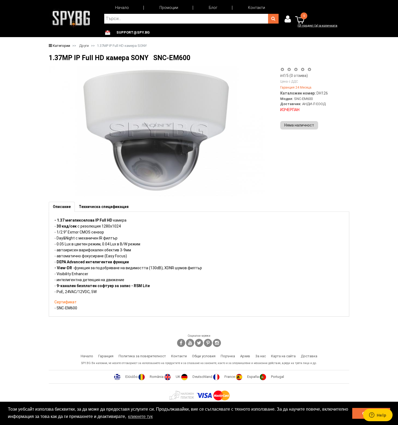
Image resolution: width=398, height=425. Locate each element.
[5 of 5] (309, 69)
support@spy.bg (133, 32)
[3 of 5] (295, 69)
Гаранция (105, 356)
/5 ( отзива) (294, 75)
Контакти (256, 7)
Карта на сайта (283, 356)
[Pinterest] (208, 343)
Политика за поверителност (142, 356)
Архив (245, 356)
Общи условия (204, 356)
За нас (260, 356)
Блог (213, 7)
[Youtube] (190, 343)
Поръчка (228, 356)
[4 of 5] (302, 69)
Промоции (168, 7)
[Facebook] (181, 343)
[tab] (62, 207)
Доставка (309, 356)
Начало (122, 7)
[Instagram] (217, 343)
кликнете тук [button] (140, 416)
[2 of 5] (289, 69)
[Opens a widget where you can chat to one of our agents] (378, 415)
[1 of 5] (282, 69)
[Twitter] (199, 343)
